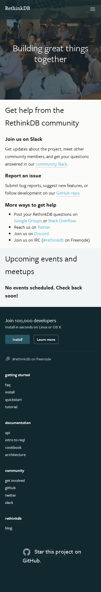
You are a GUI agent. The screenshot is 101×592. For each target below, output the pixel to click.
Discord (41, 233)
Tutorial (11, 407)
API (7, 432)
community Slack (51, 164)
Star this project (53, 551)
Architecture (15, 454)
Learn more (46, 339)
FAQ (8, 385)
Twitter (43, 227)
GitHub (10, 487)
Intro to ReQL (15, 440)
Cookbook (13, 447)
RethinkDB (17, 8)
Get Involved (15, 480)
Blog (8, 528)
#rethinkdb (53, 240)
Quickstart (13, 399)
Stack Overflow (61, 220)
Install (17, 339)
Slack (9, 502)
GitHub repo (67, 193)
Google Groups (28, 220)
